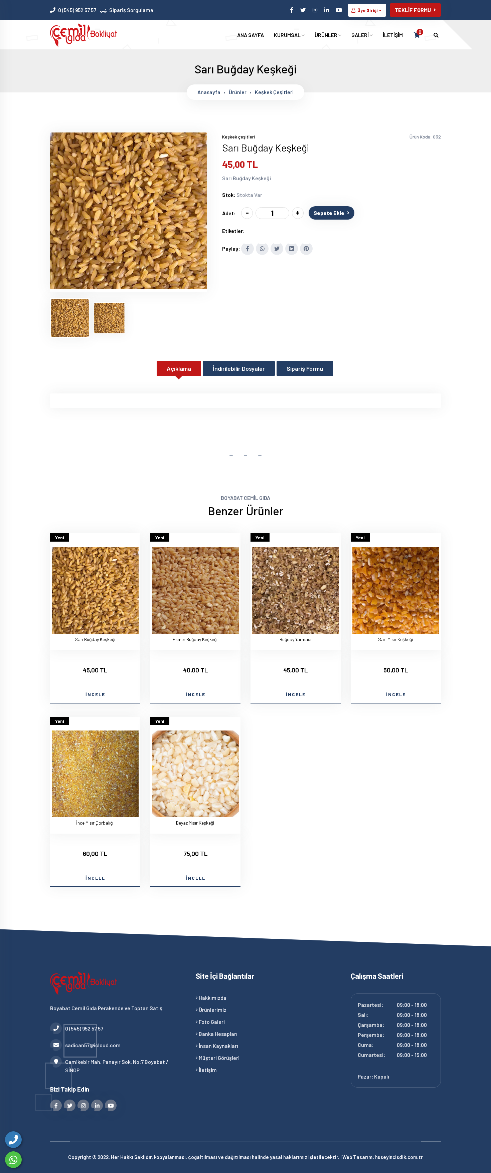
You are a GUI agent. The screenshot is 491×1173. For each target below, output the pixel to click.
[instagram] (315, 10)
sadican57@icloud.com (93, 1045)
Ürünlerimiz (212, 1009)
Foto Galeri (211, 1021)
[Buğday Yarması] (295, 591)
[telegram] (303, 10)
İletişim (207, 1070)
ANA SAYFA (250, 35)
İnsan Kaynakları (218, 1046)
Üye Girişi (367, 10)
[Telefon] (13, 1139)
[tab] (70, 318)
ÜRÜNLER (326, 35)
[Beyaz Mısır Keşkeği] (195, 775)
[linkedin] (327, 10)
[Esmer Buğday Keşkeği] (195, 591)
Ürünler (238, 92)
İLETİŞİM (393, 35)
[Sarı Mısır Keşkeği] (395, 591)
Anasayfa (208, 92)
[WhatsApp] (13, 1159)
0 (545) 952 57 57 (77, 10)
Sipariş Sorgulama (131, 10)
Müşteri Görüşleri (218, 1058)
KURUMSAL (288, 35)
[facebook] (292, 10)
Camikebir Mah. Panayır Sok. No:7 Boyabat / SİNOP (116, 1066)
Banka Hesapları (217, 1034)
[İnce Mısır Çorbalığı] (95, 775)
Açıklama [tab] (179, 368)
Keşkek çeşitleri (274, 92)
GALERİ (360, 35)
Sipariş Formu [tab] (305, 368)
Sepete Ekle (329, 213)
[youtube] (339, 10)
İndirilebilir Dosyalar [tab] (239, 368)
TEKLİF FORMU (413, 10)
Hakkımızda (212, 997)
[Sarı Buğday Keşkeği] (128, 287)
